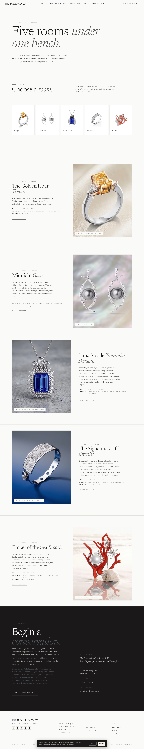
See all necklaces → (87, 400)
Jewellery (43, 3)
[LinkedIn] (29, 728)
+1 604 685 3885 (86, 682)
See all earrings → (20, 310)
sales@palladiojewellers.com (90, 691)
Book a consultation (25, 692)
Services (87, 3)
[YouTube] (21, 728)
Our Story (114, 724)
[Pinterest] (25, 728)
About (79, 3)
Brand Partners (98, 3)
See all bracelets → (87, 489)
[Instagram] (13, 728)
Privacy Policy (71, 744)
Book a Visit (115, 734)
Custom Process (69, 3)
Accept (101, 743)
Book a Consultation (129, 3)
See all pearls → (19, 584)
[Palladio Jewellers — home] (21, 4)
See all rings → (19, 218)
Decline (93, 743)
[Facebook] (17, 728)
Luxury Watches (55, 3)
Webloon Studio (126, 744)
